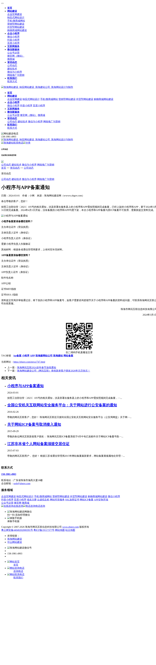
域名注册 (32, 499)
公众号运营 (13, 52)
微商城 (11, 59)
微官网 (17, 502)
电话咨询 (40, 506)
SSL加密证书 (72, 499)
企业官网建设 (14, 14)
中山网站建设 (14, 542)
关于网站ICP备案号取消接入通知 (34, 424)
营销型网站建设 (15, 24)
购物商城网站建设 (17, 30)
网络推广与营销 (15, 75)
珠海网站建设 (14, 539)
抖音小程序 (13, 40)
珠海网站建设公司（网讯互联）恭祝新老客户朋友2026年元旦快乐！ (53, 370)
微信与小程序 (14, 72)
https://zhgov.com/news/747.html (29, 362)
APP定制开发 (101, 499)
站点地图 (70, 530)
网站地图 (60, 530)
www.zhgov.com (70, 527)
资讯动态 (15, 168)
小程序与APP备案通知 (25, 386)
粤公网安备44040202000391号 (17, 530)
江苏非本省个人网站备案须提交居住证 (38, 444)
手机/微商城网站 (16, 20)
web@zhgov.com (21, 483)
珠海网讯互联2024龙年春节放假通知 (36, 367)
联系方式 (12, 81)
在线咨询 (18, 506)
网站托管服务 (57, 499)
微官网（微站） (15, 56)
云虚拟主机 (43, 499)
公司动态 (12, 65)
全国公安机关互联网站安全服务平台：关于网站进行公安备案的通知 (62, 405)
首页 (3, 168)
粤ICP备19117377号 (44, 530)
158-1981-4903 (8, 474)
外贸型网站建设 (15, 27)
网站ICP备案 (86, 499)
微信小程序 (13, 36)
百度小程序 (13, 43)
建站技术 (12, 68)
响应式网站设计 (15, 17)
